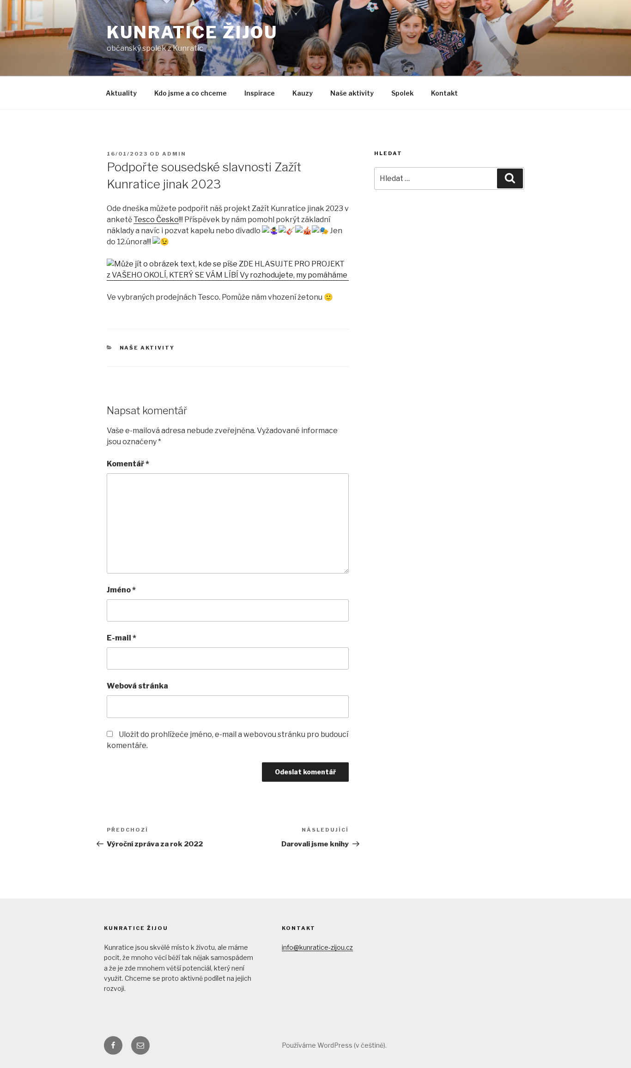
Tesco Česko (156, 219)
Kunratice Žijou (192, 32)
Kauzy (302, 93)
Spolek (402, 93)
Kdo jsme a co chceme (190, 93)
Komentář (128, 463)
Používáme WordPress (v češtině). (334, 1045)
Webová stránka (137, 686)
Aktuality (121, 93)
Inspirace (259, 93)
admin (174, 154)
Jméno (121, 589)
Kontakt (444, 93)
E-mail (121, 638)
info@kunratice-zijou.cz (317, 947)
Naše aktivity (352, 93)
